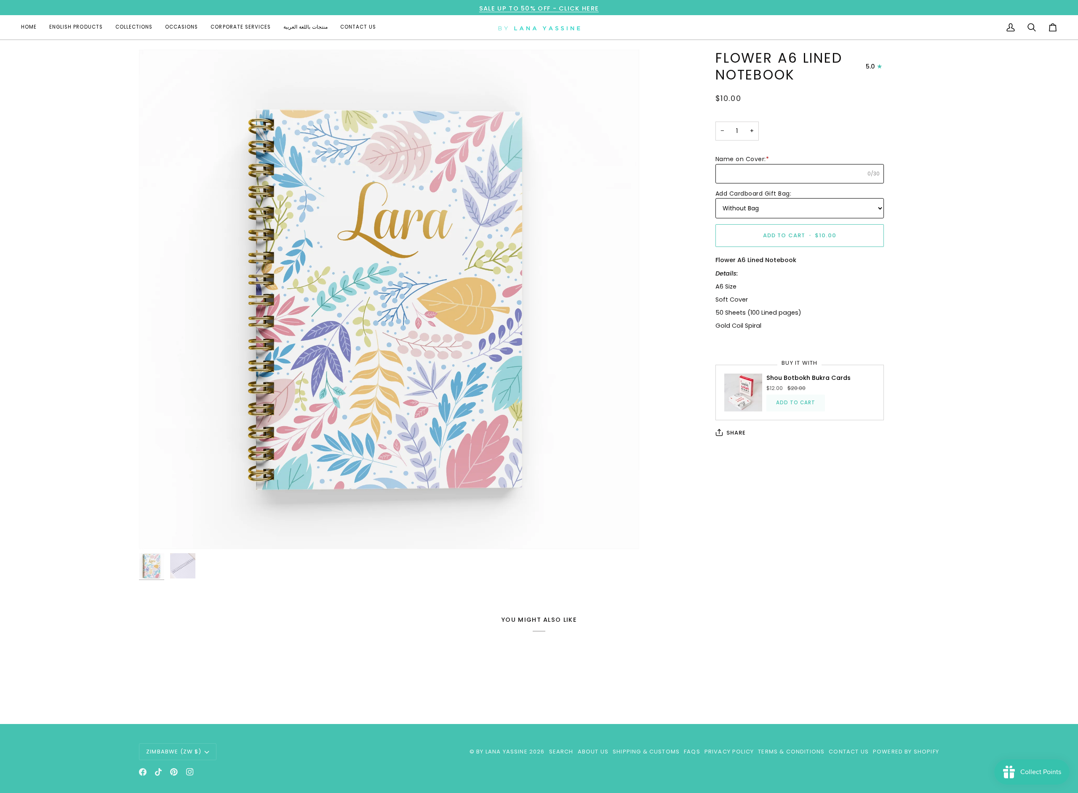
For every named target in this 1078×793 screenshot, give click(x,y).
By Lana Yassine (502, 752)
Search (561, 752)
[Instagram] (190, 772)
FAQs (692, 752)
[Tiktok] (158, 772)
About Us (593, 752)
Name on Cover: (742, 159)
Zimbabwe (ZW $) (174, 752)
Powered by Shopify (906, 752)
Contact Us (849, 752)
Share (736, 433)
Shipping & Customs (646, 752)
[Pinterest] (174, 772)
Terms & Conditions (791, 752)
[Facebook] (143, 772)
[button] (76, 27)
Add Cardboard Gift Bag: (753, 193)
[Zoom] (154, 533)
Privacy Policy (729, 752)
